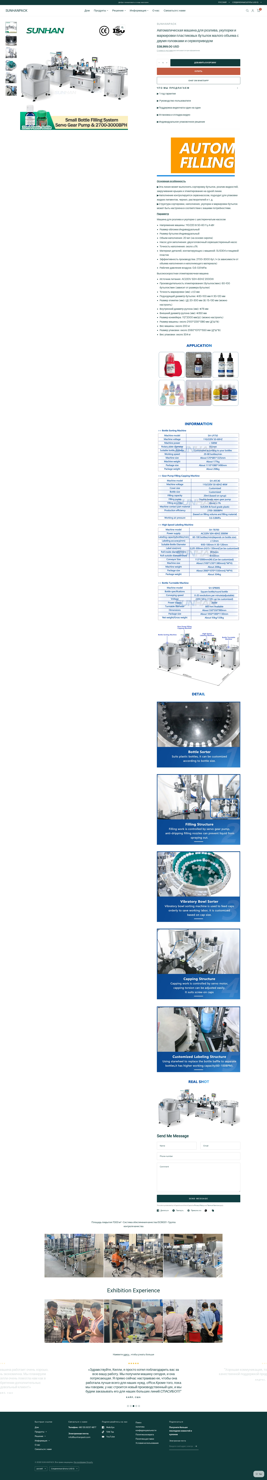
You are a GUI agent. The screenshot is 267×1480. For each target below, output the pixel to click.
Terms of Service (213, 1205)
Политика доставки (145, 1439)
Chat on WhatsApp (198, 80)
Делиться (164, 1210)
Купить (198, 71)
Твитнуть (180, 1210)
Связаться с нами (175, 10)
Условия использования (147, 1443)
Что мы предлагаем (173, 88)
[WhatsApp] (206, 1210)
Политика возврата (145, 1434)
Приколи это (196, 1210)
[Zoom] (122, 27)
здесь (126, 1354)
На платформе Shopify (83, 1462)
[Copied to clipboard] (213, 1210)
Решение (118, 10)
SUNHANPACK (16, 10)
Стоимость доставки (165, 50)
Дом (87, 10)
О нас (156, 10)
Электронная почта (177, 1441)
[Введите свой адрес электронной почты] (196, 1446)
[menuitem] (87, 10)
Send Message (198, 1198)
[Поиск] (247, 10)
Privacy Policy (199, 1205)
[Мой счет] (252, 10)
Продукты (100, 10)
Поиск (138, 1422)
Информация (138, 10)
